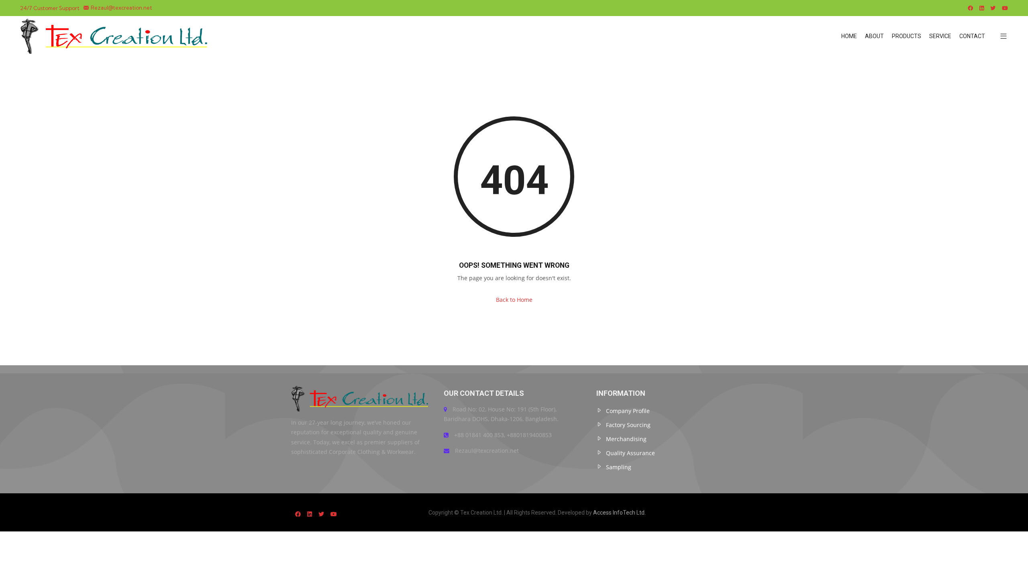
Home (849, 36)
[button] (1000, 36)
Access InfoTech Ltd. (619, 512)
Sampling (618, 467)
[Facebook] (970, 8)
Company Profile (628, 411)
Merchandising (626, 439)
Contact (972, 36)
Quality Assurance (630, 453)
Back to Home (514, 299)
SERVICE (940, 36)
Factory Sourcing (628, 425)
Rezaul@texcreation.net (121, 7)
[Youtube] (1005, 8)
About (874, 36)
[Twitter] (992, 8)
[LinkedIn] (981, 8)
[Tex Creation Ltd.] (116, 36)
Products (906, 36)
